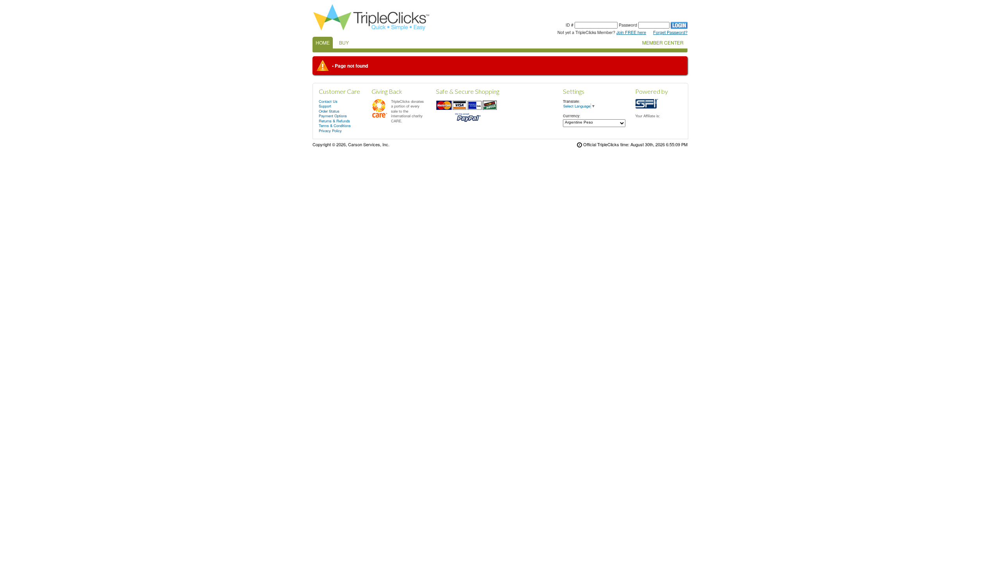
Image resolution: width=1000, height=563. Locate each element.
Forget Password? (670, 32)
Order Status (329, 111)
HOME (323, 42)
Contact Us (328, 101)
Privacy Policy (330, 130)
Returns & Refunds (334, 121)
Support (325, 106)
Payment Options (333, 115)
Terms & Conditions (335, 125)
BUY (344, 42)
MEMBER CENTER (663, 42)
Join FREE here (631, 32)
